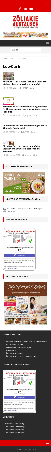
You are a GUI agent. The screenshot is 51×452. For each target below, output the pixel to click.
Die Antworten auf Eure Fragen (18, 347)
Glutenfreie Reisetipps (14, 353)
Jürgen (25, 87)
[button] (47, 3)
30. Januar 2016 (13, 155)
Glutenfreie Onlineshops (15, 426)
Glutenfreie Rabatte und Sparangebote (21, 356)
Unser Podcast (11, 350)
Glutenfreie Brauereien (14, 432)
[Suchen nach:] (25, 49)
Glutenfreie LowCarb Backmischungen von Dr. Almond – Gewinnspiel (25, 127)
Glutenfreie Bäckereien (14, 429)
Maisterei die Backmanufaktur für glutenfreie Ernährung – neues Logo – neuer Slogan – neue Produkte (25, 109)
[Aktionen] (8, 143)
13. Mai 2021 (12, 87)
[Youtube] (31, 9)
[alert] (25, 210)
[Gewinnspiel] (8, 101)
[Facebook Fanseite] (20, 9)
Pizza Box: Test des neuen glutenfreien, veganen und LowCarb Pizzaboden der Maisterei (22, 149)
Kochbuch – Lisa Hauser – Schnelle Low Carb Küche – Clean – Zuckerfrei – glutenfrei (24, 83)
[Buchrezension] (8, 76)
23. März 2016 (12, 131)
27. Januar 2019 (13, 115)
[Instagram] (25, 9)
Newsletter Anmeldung (14, 423)
